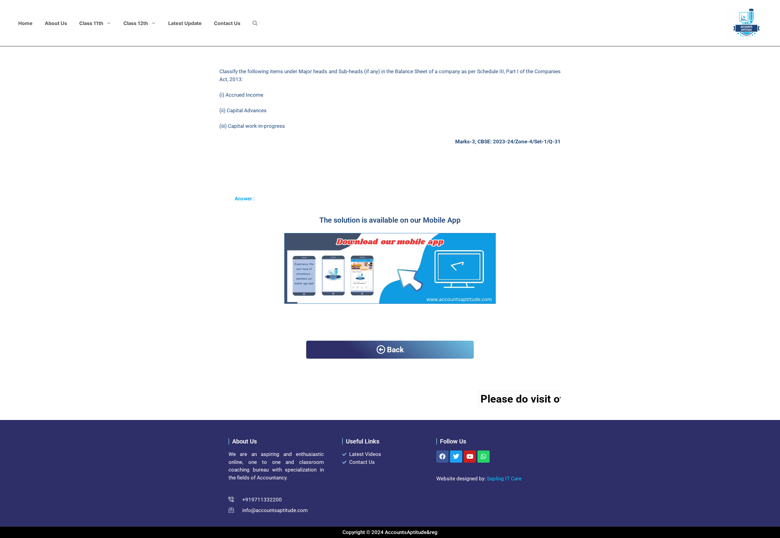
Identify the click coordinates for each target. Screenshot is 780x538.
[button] (255, 23)
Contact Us (227, 23)
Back (395, 349)
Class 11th (91, 23)
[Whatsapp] (483, 456)
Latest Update (185, 23)
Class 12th (135, 23)
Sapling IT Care (504, 478)
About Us (56, 23)
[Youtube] (470, 456)
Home (25, 23)
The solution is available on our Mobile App (390, 220)
